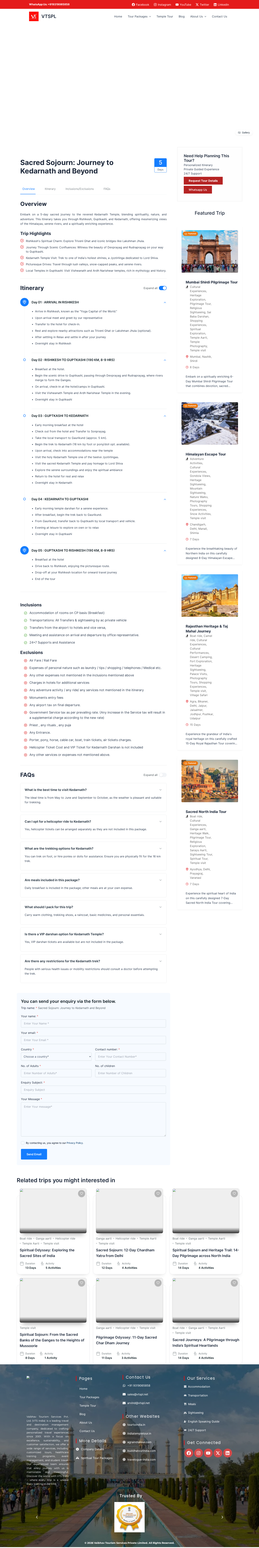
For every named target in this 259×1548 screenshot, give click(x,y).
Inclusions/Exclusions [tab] (80, 189)
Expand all (151, 288)
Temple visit (198, 350)
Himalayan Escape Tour (206, 454)
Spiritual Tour (199, 858)
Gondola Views (200, 476)
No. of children (105, 1066)
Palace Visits (198, 674)
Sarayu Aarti (198, 850)
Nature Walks (199, 497)
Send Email (34, 1154)
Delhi (193, 528)
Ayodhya (196, 869)
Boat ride (196, 636)
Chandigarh (197, 524)
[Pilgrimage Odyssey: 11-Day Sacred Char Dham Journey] (129, 1300)
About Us (196, 16)
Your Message (31, 1099)
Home (118, 16)
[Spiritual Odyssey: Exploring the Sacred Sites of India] (53, 1211)
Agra (193, 701)
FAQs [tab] (107, 189)
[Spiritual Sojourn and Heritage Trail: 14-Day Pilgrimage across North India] (205, 1211)
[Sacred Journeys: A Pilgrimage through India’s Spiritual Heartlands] (205, 1300)
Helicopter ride (65, 1238)
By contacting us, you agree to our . (55, 1142)
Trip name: (29, 1008)
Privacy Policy (75, 1142)
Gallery (246, 132)
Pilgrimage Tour (200, 303)
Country (27, 1049)
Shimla (194, 533)
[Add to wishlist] (81, 1193)
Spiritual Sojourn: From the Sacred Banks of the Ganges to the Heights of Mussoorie (52, 1340)
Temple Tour (164, 16)
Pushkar (207, 714)
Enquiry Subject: (33, 1082)
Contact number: (107, 1049)
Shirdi (194, 361)
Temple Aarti (198, 337)
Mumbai (195, 356)
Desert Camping (201, 657)
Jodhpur (195, 714)
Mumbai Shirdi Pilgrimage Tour (212, 282)
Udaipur (195, 718)
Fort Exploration (201, 661)
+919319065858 (59, 4)
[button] (149, 16)
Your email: (29, 1033)
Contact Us (219, 16)
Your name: (29, 1016)
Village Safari (199, 695)
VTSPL (48, 16)
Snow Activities (200, 514)
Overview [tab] (28, 189)
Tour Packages (137, 16)
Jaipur (202, 705)
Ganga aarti (198, 829)
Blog (182, 16)
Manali (202, 528)
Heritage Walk (199, 833)
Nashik (206, 356)
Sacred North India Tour (206, 812)
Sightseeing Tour (201, 854)
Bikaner (203, 701)
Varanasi (195, 877)
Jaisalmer (196, 710)
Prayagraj (196, 873)
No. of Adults (31, 1066)
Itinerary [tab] (50, 189)
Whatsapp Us (198, 189)
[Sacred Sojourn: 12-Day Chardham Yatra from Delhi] (129, 1211)
